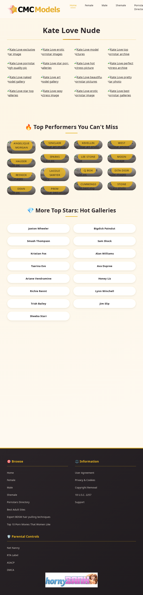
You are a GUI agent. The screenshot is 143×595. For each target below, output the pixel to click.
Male (104, 5)
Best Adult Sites (16, 509)
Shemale (121, 5)
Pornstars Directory (18, 502)
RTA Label (12, 555)
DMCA (10, 570)
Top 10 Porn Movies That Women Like (28, 524)
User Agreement (84, 472)
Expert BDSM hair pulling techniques (28, 517)
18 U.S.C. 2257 (83, 494)
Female (89, 5)
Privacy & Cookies (85, 480)
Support (79, 502)
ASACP (10, 562)
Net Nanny (13, 547)
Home (73, 5)
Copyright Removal (86, 487)
